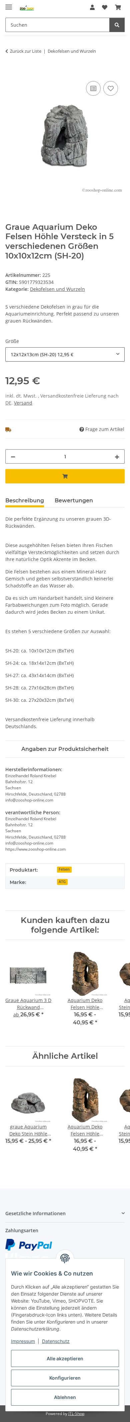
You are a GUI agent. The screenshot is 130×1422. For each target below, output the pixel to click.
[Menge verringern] (13, 456)
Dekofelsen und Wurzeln (57, 289)
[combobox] (65, 354)
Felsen (64, 869)
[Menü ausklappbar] (8, 4)
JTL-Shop (76, 1413)
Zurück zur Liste (25, 51)
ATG (62, 881)
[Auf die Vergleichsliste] (93, 88)
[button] (92, 7)
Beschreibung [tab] (24, 500)
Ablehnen (65, 1397)
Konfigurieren (65, 1378)
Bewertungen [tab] (74, 500)
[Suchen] (117, 25)
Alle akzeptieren (65, 1358)
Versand (23, 403)
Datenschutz (56, 1341)
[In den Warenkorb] (10, 72)
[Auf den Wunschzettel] (110, 88)
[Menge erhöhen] (117, 456)
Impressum (23, 1341)
